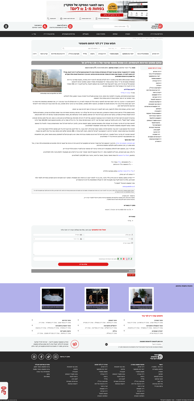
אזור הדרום (66, 320)
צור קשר (160, 381)
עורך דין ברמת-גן (143, 323)
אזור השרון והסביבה (63, 326)
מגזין (140, 38)
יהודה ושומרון (157, 331)
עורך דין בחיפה (112, 323)
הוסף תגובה (131, 275)
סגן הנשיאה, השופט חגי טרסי (125, 143)
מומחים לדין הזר (143, 54)
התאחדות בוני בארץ (43, 372)
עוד (33, 34)
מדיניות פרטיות (157, 384)
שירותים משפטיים (68, 34)
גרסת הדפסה (90, 68)
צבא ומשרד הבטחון (153, 120)
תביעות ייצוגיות (154, 127)
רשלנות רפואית (154, 102)
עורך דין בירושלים (111, 328)
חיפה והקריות (65, 331)
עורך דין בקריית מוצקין (51, 333)
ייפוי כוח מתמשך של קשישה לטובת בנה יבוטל (52, 307)
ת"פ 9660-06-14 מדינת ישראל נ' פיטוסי (118, 210)
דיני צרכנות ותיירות (58, 54)
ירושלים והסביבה (110, 326)
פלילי (134, 38)
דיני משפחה (156, 95)
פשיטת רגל (156, 125)
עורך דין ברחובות (133, 328)
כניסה (65, 25)
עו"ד (119, 162)
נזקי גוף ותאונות (154, 104)
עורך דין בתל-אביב (156, 323)
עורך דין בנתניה (65, 328)
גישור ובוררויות (154, 116)
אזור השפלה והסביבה (154, 326)
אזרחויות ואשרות (154, 137)
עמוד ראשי (148, 38)
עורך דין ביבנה (158, 328)
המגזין (127, 34)
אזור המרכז (158, 320)
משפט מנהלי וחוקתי (153, 113)
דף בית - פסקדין (157, 367)
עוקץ (48, 374)
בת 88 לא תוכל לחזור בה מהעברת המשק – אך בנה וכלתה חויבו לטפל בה (142, 307)
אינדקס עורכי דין (157, 34)
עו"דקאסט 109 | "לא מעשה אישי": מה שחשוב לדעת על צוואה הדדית (97, 307)
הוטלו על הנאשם (123, 155)
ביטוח (92, 54)
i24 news (47, 376)
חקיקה (161, 374)
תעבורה (157, 111)
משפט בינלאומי (154, 118)
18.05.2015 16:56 (102, 68)
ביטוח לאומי (156, 123)
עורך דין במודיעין (97, 328)
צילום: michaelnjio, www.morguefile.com (51, 93)
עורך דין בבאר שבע (64, 323)
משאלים (86, 34)
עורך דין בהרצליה (53, 328)
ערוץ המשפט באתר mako (41, 369)
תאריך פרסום (113, 68)
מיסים (158, 109)
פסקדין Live (100, 34)
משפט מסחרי (114, 54)
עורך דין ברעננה (41, 328)
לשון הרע (157, 130)
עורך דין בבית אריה (156, 333)
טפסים (115, 34)
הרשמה (59, 25)
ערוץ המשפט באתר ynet (42, 367)
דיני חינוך (156, 132)
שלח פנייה (83, 264)
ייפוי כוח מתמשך (127, 54)
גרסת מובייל (158, 386)
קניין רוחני (43, 54)
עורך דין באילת (112, 333)
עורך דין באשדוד (146, 328)
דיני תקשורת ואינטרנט (152, 106)
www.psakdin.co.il (129, 187)
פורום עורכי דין (49, 34)
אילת (115, 331)
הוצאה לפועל (155, 99)
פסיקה (140, 34)
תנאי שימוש (159, 379)
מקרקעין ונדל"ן (74, 54)
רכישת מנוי (38, 25)
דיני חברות (156, 97)
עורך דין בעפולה (99, 323)
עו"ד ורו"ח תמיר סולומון (125, 171)
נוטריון (157, 141)
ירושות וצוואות (154, 139)
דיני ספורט (156, 134)
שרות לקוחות (158, 376)
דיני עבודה (102, 54)
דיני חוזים (155, 54)
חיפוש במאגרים (158, 369)
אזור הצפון (113, 320)
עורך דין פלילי (125, 93)
